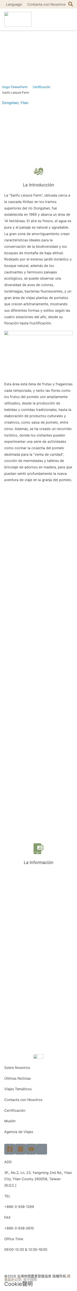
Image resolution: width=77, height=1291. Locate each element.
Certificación (41, 87)
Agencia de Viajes (18, 1132)
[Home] (41, 1149)
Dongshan (10, 103)
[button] (69, 19)
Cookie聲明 (18, 1284)
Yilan (24, 103)
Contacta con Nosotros (46, 4)
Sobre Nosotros (17, 1067)
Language (14, 4)
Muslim (10, 1121)
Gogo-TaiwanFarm (15, 87)
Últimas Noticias (17, 1078)
